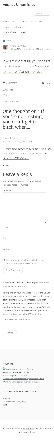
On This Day (36, 21)
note (8, 40)
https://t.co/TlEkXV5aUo (16, 158)
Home (6, 21)
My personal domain (11, 378)
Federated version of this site (28, 382)
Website (7, 249)
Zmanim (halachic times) (14, 32)
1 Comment (11, 82)
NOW (24, 21)
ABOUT (15, 21)
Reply (7, 166)
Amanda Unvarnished (19, 4)
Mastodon (33, 378)
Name (6, 227)
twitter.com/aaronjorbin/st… (23, 71)
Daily (6, 95)
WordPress (28, 428)
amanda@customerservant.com (16, 372)
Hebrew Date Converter (14, 27)
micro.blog (24, 378)
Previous (6, 398)
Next (5, 404)
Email (6, 238)
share (47, 83)
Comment (8, 190)
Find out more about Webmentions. (26, 314)
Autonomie (23, 432)
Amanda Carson (26, 369)
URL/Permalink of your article (17, 319)
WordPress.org (9, 382)
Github (41, 378)
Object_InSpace (10, 138)
